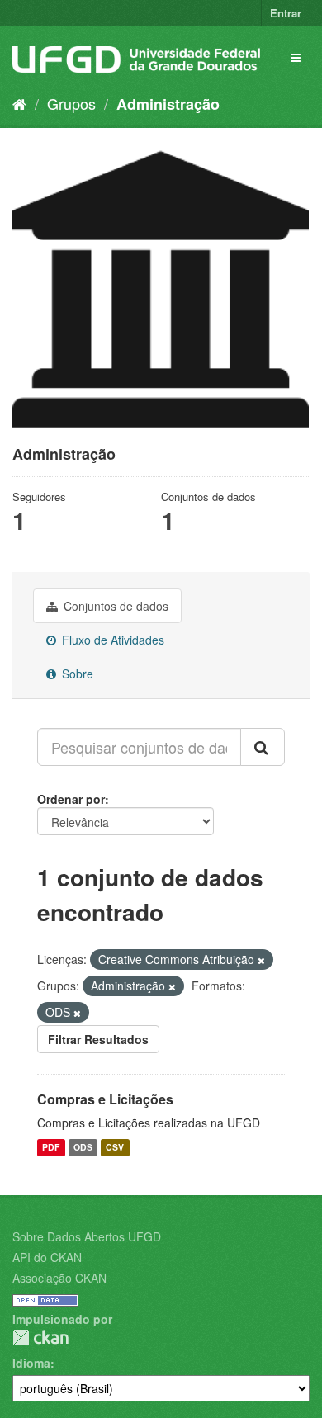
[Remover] (261, 960)
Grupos (71, 103)
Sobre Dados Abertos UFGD (86, 1236)
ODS (82, 1147)
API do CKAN (47, 1257)
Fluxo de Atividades (111, 639)
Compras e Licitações (105, 1098)
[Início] (19, 103)
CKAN (40, 1337)
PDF (50, 1147)
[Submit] (262, 747)
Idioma (31, 1362)
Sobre (76, 673)
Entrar (285, 13)
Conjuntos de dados (114, 606)
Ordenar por (71, 799)
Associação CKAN (59, 1277)
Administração (168, 104)
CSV (115, 1147)
